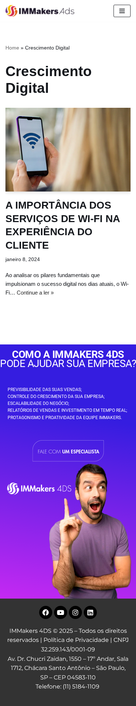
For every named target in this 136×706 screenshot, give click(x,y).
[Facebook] (45, 612)
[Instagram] (75, 612)
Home (12, 48)
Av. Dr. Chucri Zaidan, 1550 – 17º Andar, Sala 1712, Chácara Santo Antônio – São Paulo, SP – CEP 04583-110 (68, 668)
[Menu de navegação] (122, 11)
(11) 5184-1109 (81, 686)
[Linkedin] (90, 612)
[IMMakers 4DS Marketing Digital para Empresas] (41, 11)
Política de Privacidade (76, 639)
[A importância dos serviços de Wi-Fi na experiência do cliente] (68, 150)
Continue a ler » (35, 292)
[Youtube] (60, 612)
